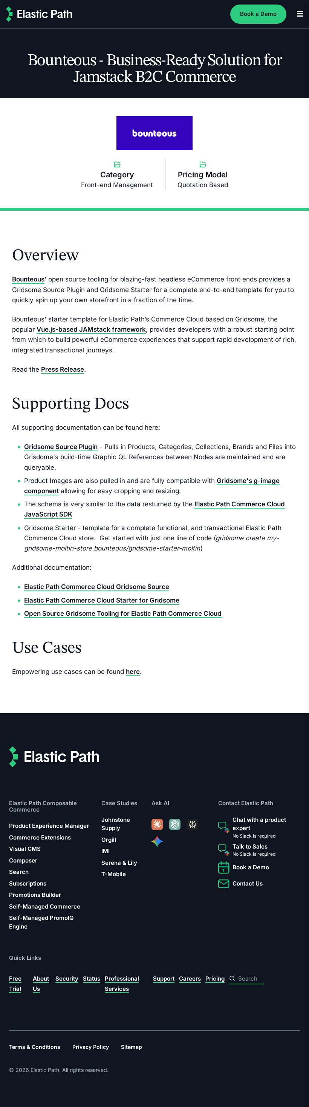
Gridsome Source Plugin (61, 446)
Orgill (108, 839)
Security (66, 978)
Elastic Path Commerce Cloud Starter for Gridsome (101, 600)
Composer (23, 860)
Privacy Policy (90, 1047)
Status (91, 978)
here (133, 671)
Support (163, 978)
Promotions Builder (35, 894)
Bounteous (28, 279)
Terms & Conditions (34, 1047)
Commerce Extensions (40, 837)
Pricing (215, 978)
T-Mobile (113, 874)
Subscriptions (27, 883)
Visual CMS (25, 848)
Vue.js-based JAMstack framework (91, 329)
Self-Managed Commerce (44, 906)
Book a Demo (258, 13)
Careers (190, 978)
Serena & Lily (119, 862)
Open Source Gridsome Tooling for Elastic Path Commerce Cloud (123, 613)
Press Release (62, 369)
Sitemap (131, 1047)
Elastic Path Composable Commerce (43, 806)
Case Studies (119, 803)
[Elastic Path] (39, 14)
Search (19, 871)
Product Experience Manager (49, 825)
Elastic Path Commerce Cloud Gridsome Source (96, 586)
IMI (105, 851)
